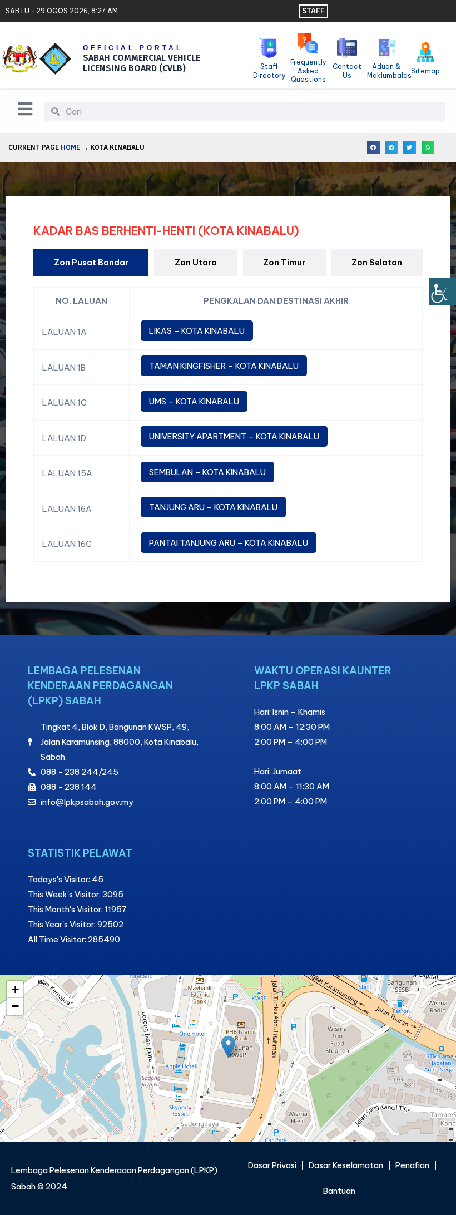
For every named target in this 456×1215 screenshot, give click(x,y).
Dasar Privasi (272, 1165)
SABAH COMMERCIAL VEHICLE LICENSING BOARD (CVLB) (141, 62)
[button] (373, 147)
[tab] (90, 262)
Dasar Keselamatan (346, 1165)
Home (70, 147)
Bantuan (339, 1191)
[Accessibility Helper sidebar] (442, 291)
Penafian (412, 1165)
